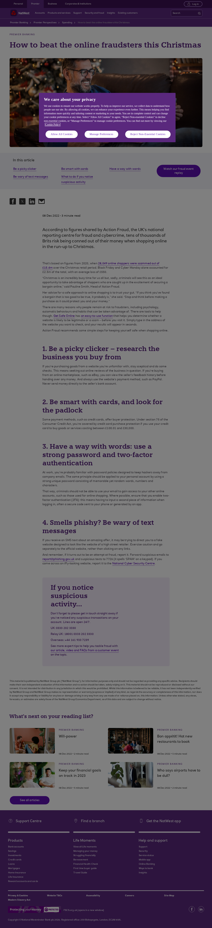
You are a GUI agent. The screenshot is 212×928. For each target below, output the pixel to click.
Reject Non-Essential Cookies (147, 134)
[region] (107, 117)
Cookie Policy (52, 124)
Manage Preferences (101, 134)
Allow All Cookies (62, 134)
